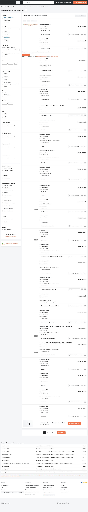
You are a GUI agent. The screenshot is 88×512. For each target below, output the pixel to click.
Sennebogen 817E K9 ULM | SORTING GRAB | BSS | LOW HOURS (55, 326)
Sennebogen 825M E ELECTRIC (47, 120)
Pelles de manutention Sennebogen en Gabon (75, 474)
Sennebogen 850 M (44, 310)
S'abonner (26, 54)
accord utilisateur (54, 56)
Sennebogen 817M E (44, 134)
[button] (82, 34)
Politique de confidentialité (30, 487)
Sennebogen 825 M (44, 244)
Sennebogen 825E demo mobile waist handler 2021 (51, 105)
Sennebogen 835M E (44, 167)
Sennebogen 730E (44, 230)
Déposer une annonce (74, 423)
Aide (2, 487)
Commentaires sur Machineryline (32, 491)
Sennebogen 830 (43, 89)
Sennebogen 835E (44, 38)
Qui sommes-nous (4, 485)
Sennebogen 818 (43, 389)
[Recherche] (24, 2)
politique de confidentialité (41, 56)
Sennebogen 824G (44, 294)
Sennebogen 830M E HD (45, 75)
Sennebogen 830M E (44, 359)
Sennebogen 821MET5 (45, 24)
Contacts (3, 489)
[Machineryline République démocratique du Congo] (7, 2)
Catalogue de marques (30, 494)
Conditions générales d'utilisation (32, 485)
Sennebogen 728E (44, 216)
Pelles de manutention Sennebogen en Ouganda (56, 474)
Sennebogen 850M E (44, 185)
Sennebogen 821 (43, 373)
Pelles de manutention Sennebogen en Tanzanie (36, 474)
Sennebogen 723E (44, 58)
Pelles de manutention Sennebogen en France (10, 476)
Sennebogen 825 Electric (45, 277)
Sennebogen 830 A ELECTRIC (46, 150)
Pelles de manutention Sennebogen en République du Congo (13, 474)
